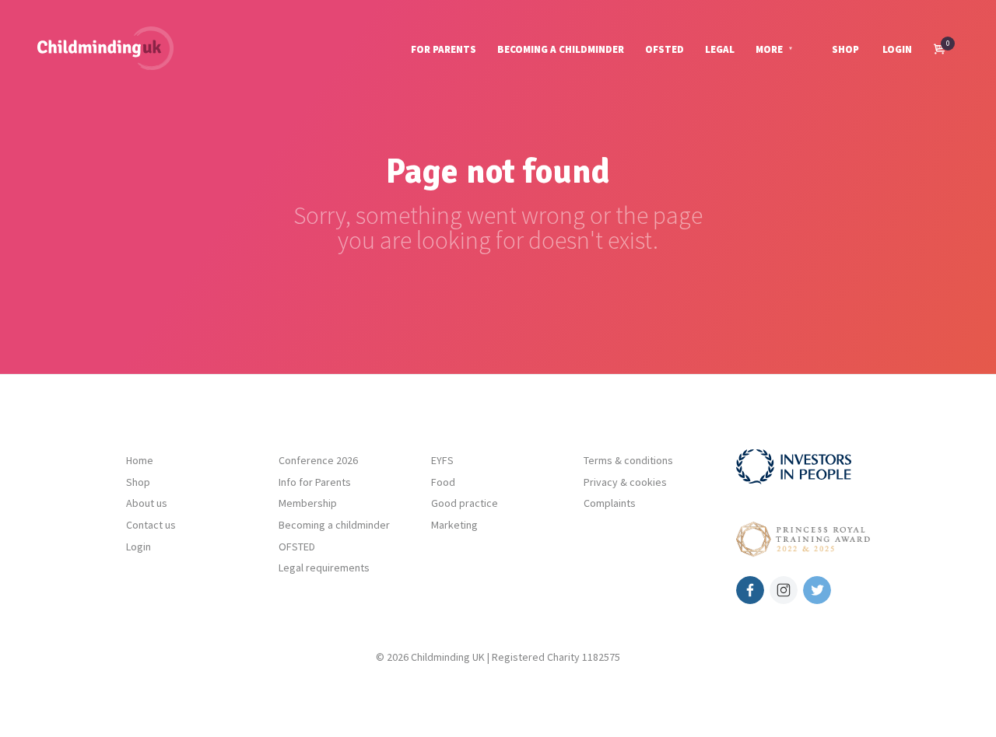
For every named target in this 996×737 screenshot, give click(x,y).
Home (139, 460)
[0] (939, 49)
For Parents (443, 48)
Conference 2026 (318, 460)
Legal (720, 48)
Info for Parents (315, 482)
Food (443, 482)
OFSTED (664, 48)
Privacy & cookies (625, 482)
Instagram (784, 590)
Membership (308, 503)
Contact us (151, 525)
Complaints (610, 503)
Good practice (464, 503)
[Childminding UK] (105, 49)
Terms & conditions (628, 460)
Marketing (454, 525)
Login (897, 48)
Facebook (750, 590)
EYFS (442, 460)
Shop (845, 48)
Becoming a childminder (560, 48)
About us (146, 503)
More (769, 48)
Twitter (817, 590)
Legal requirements (324, 568)
